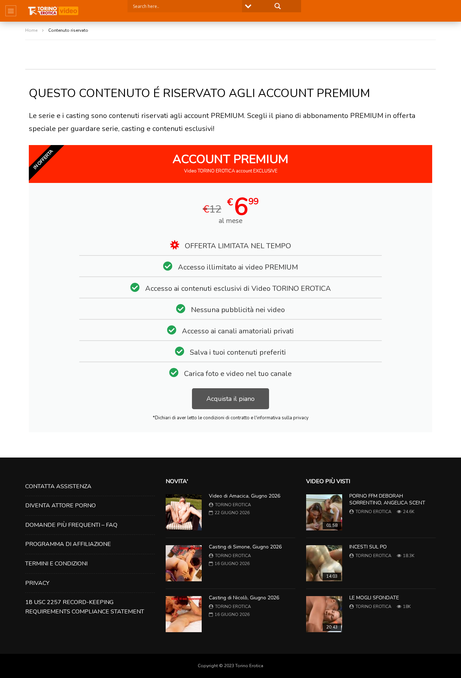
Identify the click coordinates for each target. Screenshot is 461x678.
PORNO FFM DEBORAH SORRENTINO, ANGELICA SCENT (387, 499)
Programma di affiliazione (68, 544)
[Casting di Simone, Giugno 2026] (184, 563)
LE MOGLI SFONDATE (374, 597)
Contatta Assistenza (58, 486)
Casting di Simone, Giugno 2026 (245, 546)
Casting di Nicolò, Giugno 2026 (244, 597)
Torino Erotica (233, 505)
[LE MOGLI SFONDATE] (324, 614)
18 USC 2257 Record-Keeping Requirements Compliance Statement (84, 607)
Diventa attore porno (60, 505)
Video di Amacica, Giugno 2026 (244, 496)
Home (31, 30)
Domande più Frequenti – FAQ (71, 525)
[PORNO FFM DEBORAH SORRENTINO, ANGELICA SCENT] (324, 512)
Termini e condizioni (56, 564)
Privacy (37, 583)
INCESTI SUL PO (368, 546)
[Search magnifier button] (277, 6)
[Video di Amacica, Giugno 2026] (184, 512)
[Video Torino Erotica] (53, 10)
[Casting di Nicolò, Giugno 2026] (184, 614)
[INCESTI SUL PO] (324, 563)
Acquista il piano (230, 398)
